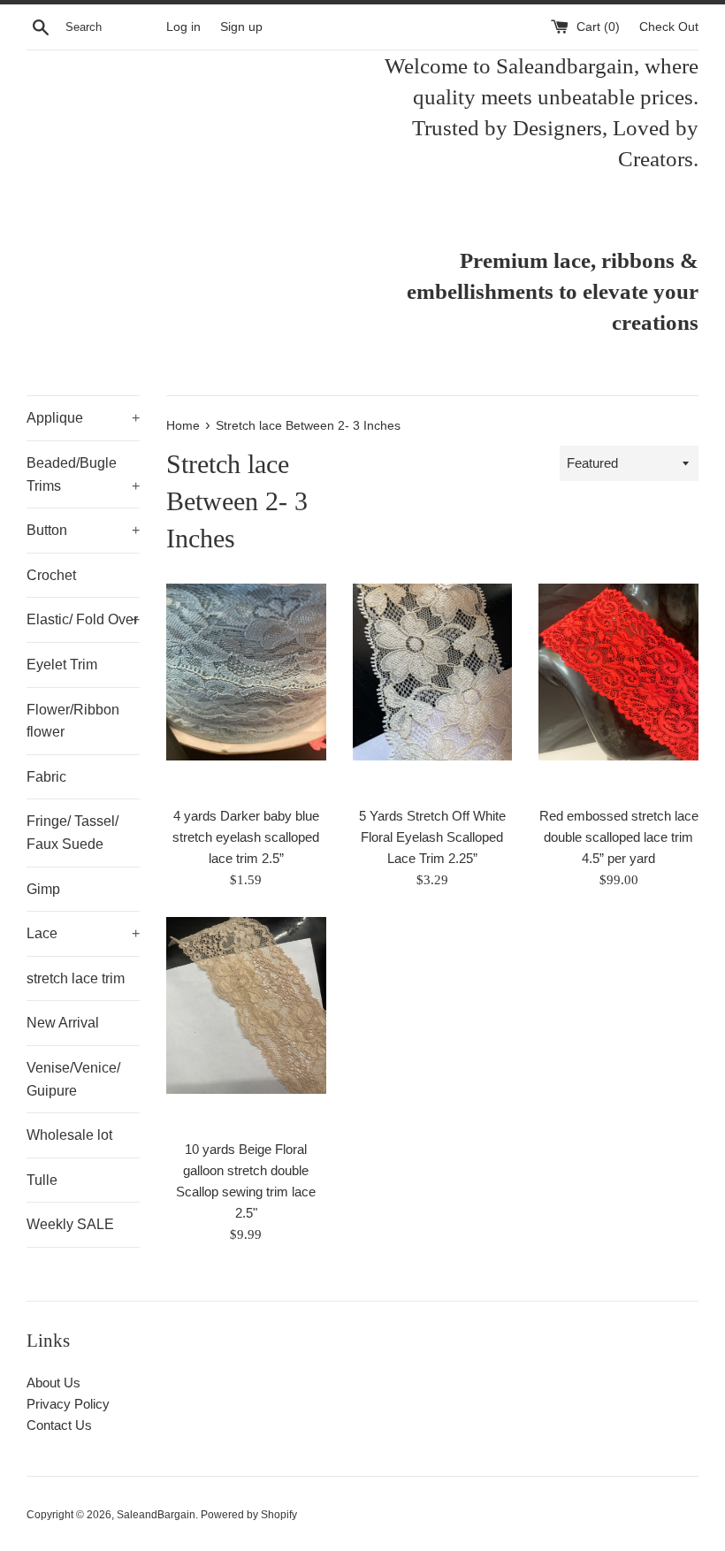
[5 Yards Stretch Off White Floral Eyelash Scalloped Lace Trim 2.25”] (433, 690)
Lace (83, 933)
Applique (83, 417)
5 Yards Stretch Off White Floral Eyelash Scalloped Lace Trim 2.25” (432, 837)
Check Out (668, 27)
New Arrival (63, 1022)
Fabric (46, 776)
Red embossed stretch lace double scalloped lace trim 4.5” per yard (618, 837)
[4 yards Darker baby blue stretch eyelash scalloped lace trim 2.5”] (246, 690)
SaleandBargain (156, 1515)
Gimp (43, 889)
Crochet (51, 575)
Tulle (42, 1180)
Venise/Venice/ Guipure (73, 1079)
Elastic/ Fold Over (83, 619)
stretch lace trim (76, 978)
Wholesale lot (69, 1134)
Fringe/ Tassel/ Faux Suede (72, 833)
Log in (183, 27)
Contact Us (59, 1425)
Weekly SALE (70, 1224)
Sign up (241, 27)
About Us (53, 1382)
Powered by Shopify (249, 1515)
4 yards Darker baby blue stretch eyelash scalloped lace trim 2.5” (245, 837)
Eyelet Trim (62, 664)
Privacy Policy (68, 1403)
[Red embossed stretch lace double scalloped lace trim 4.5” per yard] (618, 690)
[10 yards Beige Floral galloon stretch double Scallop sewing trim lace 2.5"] (246, 1023)
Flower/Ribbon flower (73, 721)
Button (83, 530)
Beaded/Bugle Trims (83, 474)
